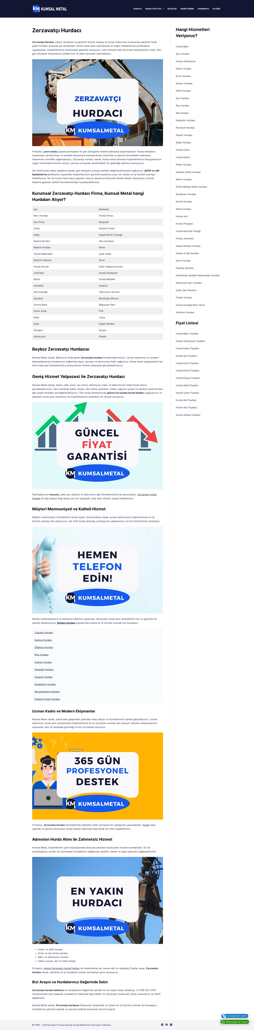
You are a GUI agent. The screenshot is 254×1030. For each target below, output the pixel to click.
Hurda (145, 825)
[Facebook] (167, 1025)
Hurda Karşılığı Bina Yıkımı (190, 305)
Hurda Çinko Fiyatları (187, 392)
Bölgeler (172, 9)
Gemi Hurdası (183, 260)
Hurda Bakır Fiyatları (187, 333)
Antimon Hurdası (185, 312)
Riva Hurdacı (42, 654)
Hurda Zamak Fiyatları (188, 414)
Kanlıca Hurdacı (43, 640)
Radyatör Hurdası (185, 120)
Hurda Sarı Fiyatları (186, 355)
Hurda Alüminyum (185, 61)
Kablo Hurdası (183, 68)
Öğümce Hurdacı (44, 647)
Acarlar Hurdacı (43, 662)
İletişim (216, 9)
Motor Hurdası (184, 179)
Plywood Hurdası (185, 127)
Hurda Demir (183, 157)
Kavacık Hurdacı (44, 676)
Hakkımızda (203, 9)
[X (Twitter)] (171, 1025)
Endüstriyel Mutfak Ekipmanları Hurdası (198, 275)
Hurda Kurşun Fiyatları (188, 378)
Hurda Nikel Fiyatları (187, 385)
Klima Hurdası (183, 209)
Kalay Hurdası (183, 142)
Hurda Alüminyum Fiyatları (190, 341)
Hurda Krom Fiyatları (187, 363)
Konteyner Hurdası (186, 194)
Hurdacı (137, 9)
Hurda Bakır (182, 46)
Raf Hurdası (182, 113)
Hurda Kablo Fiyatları (187, 348)
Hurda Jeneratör (185, 238)
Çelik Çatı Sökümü (186, 290)
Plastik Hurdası (184, 135)
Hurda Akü (182, 216)
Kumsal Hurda (72, 1025)
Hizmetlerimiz (187, 9)
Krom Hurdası (183, 76)
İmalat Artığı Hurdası (187, 253)
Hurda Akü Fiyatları (186, 407)
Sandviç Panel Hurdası (188, 172)
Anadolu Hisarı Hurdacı (47, 699)
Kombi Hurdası (184, 201)
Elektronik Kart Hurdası (189, 282)
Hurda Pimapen (184, 223)
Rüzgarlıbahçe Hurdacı (47, 691)
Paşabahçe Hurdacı (45, 684)
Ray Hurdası (182, 105)
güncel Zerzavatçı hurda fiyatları (62, 968)
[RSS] (162, 1025)
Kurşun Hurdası (184, 83)
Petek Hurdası (183, 164)
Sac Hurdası (182, 98)
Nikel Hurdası (183, 90)
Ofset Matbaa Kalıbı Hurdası (191, 186)
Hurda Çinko (183, 149)
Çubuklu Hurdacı (44, 632)
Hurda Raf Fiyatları (186, 400)
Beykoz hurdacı (66, 622)
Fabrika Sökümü (185, 268)
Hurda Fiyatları (153, 9)
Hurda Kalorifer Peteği (188, 231)
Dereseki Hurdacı (44, 669)
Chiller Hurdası (184, 297)
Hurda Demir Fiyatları (187, 370)
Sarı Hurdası (182, 53)
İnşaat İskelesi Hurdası (188, 245)
